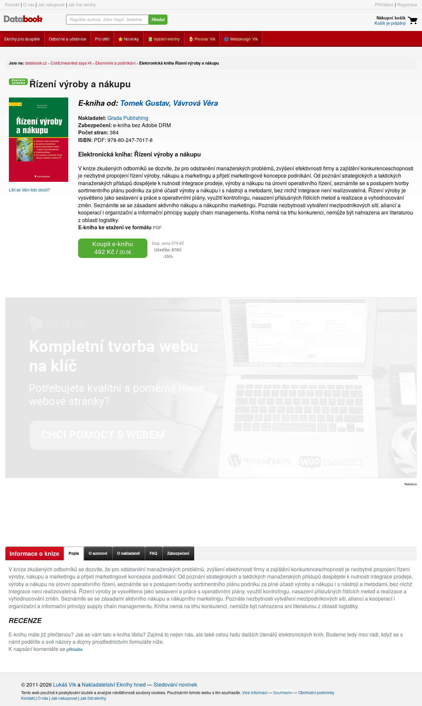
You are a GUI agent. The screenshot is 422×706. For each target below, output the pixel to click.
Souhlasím (282, 692)
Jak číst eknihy (82, 4)
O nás (28, 4)
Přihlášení (384, 4)
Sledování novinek (175, 684)
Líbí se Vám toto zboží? (29, 189)
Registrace (407, 4)
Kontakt (12, 4)
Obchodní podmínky (316, 692)
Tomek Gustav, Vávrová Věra (169, 103)
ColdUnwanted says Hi (71, 63)
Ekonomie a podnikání (115, 63)
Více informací (254, 692)
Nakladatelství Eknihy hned (114, 684)
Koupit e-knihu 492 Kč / (112, 247)
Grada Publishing (127, 118)
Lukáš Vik (64, 684)
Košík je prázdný (390, 23)
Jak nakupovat (51, 4)
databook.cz (36, 63)
